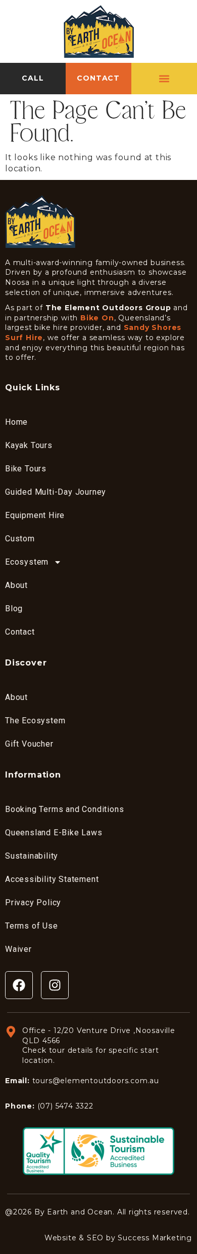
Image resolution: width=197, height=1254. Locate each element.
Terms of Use (31, 926)
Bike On (97, 317)
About (16, 585)
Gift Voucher (29, 744)
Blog (14, 608)
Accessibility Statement (51, 879)
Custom (20, 538)
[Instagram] (55, 985)
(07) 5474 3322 (65, 1106)
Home (16, 422)
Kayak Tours (29, 445)
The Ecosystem (35, 720)
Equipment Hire (35, 515)
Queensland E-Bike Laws (54, 832)
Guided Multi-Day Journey (55, 492)
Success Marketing (155, 1237)
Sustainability (31, 856)
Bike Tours (25, 468)
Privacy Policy (33, 902)
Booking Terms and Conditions (64, 809)
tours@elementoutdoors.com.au (95, 1080)
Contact (20, 632)
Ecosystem (26, 562)
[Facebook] (19, 985)
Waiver (18, 949)
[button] (164, 78)
